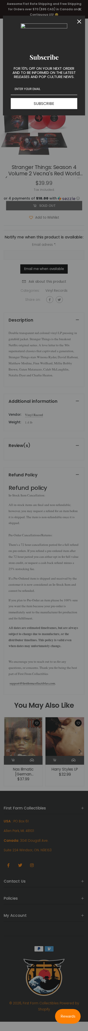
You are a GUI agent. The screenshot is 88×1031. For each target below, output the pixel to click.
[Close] (79, 21)
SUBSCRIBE (44, 103)
